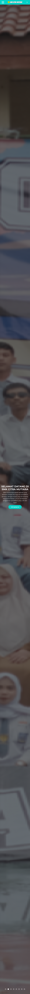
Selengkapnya (18, 503)
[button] (5, 989)
